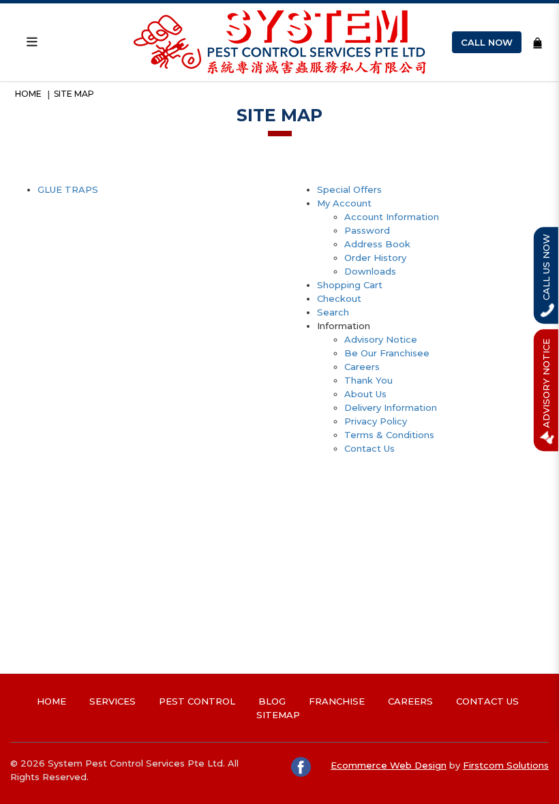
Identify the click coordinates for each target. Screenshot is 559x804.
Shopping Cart (349, 284)
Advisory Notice (380, 339)
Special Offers (349, 189)
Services (112, 701)
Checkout (339, 298)
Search (333, 312)
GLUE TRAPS (67, 189)
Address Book (377, 243)
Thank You (368, 380)
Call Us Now (546, 268)
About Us (365, 393)
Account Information (391, 216)
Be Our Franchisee (386, 352)
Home (28, 94)
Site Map (74, 94)
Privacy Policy (375, 421)
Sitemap (278, 714)
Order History (375, 257)
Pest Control (197, 701)
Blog (272, 701)
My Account (344, 203)
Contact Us (369, 448)
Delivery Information (390, 407)
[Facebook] (302, 765)
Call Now (487, 42)
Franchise (337, 701)
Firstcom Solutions (506, 765)
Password (367, 230)
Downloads (370, 271)
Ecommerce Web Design (389, 765)
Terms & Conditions (389, 434)
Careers (362, 366)
